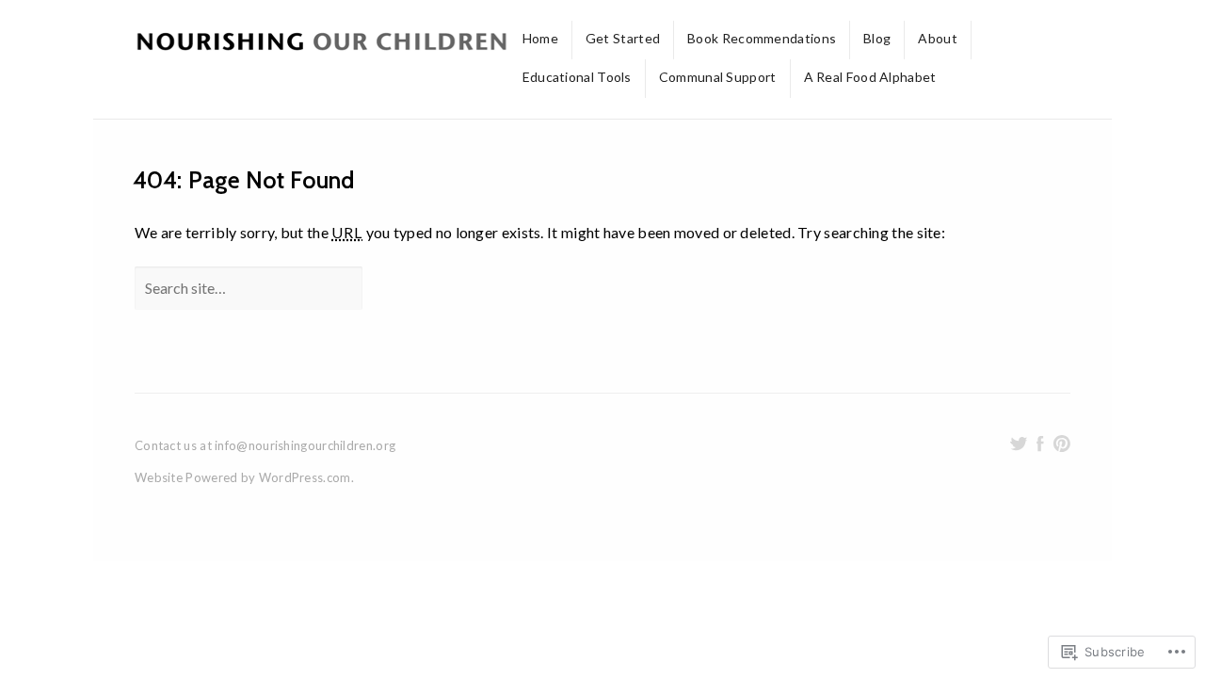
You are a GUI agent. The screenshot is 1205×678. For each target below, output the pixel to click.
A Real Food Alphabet (870, 77)
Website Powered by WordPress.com (243, 477)
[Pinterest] (1061, 443)
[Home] (322, 44)
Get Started (623, 38)
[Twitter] (1018, 443)
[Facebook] (1040, 443)
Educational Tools (577, 77)
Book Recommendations (761, 38)
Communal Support (718, 77)
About (937, 38)
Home (540, 38)
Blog (877, 38)
